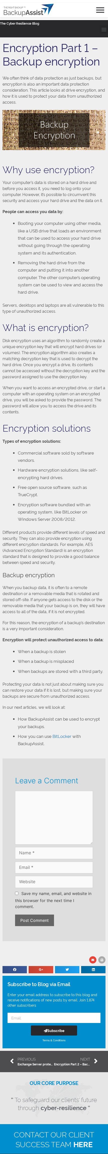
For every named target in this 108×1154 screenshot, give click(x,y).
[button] (104, 29)
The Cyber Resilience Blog (19, 23)
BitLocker (62, 736)
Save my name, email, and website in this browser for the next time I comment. (53, 900)
